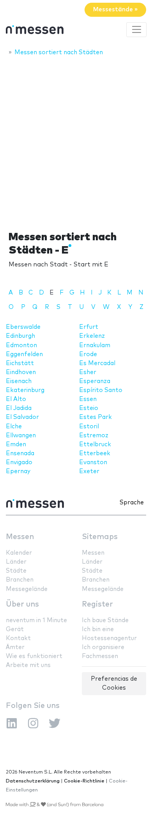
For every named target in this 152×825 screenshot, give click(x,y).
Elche (14, 426)
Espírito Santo (100, 390)
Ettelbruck (95, 444)
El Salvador (22, 417)
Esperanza (94, 381)
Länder (16, 562)
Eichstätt (20, 363)
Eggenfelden (24, 354)
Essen (88, 399)
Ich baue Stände (105, 620)
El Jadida (19, 408)
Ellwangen (21, 435)
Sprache (132, 503)
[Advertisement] (76, 141)
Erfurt (88, 327)
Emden (16, 444)
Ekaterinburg (25, 390)
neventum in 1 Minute (36, 620)
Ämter (15, 647)
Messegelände (27, 589)
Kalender (19, 553)
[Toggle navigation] (136, 29)
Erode (88, 354)
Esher (87, 372)
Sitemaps (100, 537)
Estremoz (93, 435)
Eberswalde (23, 327)
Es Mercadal (97, 363)
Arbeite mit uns (28, 665)
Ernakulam (94, 345)
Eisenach (19, 381)
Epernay (18, 471)
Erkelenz (92, 336)
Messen (20, 537)
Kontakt (18, 638)
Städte (16, 571)
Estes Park (95, 417)
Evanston (93, 462)
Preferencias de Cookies (114, 683)
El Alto (16, 399)
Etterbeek (94, 453)
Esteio (88, 408)
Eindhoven (21, 372)
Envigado (19, 462)
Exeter (89, 471)
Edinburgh (20, 336)
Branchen (20, 580)
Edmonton (21, 345)
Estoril (89, 426)
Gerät (15, 629)
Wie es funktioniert (34, 656)
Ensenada (20, 453)
